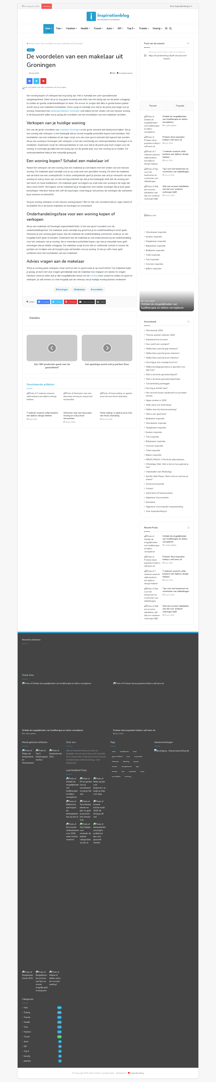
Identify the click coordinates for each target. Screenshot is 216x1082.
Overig (156, 28)
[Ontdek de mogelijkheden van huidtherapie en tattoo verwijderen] (152, 124)
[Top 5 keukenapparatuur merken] (42, 859)
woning (93, 275)
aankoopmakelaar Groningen (65, 110)
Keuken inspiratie (154, 236)
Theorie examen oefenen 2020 (160, 335)
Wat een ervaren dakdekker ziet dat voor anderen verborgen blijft (176, 189)
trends (114, 771)
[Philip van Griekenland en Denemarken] (28, 756)
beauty (27, 1056)
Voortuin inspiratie (154, 264)
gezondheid (117, 756)
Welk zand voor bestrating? (158, 405)
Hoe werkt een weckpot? (157, 344)
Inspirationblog (137, 1073)
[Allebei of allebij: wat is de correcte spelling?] (55, 978)
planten (27, 1061)
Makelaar (80, 289)
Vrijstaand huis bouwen (157, 339)
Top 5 (130, 28)
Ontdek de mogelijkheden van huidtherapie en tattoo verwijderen (175, 119)
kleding (126, 761)
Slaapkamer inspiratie (156, 241)
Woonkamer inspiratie (156, 232)
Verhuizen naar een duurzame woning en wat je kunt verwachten (77, 415)
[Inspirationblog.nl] (108, 16)
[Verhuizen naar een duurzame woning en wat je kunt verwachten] (79, 401)
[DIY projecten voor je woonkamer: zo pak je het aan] (86, 786)
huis (128, 756)
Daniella (35, 318)
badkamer (124, 751)
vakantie (132, 771)
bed (135, 751)
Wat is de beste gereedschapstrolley (163, 379)
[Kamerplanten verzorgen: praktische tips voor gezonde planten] (99, 833)
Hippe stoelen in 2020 (156, 400)
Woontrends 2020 (154, 330)
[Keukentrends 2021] (55, 753)
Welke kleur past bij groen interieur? (162, 353)
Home (31, 43)
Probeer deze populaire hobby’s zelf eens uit (174, 138)
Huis (47, 28)
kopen (136, 761)
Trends (143, 28)
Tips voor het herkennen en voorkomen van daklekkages (176, 170)
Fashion (70, 28)
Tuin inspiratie (152, 259)
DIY (119, 28)
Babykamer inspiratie (155, 245)
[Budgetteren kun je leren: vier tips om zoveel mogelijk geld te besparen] (42, 981)
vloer (142, 771)
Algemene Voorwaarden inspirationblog (164, 506)
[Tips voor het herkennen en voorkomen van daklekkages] (152, 175)
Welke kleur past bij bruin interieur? (162, 357)
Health (84, 28)
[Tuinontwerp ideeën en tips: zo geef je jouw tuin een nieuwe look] (86, 810)
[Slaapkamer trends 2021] (28, 975)
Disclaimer (150, 502)
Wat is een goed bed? (156, 414)
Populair (180, 105)
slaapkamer (126, 766)
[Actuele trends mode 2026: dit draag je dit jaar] (99, 809)
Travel (97, 28)
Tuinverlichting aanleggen (158, 383)
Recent (153, 105)
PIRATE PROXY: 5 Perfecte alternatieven (165, 459)
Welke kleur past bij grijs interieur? (162, 348)
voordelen (97, 289)
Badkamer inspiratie (155, 250)
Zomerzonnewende (155, 484)
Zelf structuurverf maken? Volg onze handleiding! (167, 52)
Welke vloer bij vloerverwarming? (161, 409)
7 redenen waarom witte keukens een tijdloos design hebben (42, 414)
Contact (149, 488)
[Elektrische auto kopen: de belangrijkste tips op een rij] (72, 809)
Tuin (58, 28)
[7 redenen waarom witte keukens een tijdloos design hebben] (43, 401)
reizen (114, 766)
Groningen (62, 289)
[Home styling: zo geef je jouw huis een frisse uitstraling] (116, 401)
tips (137, 766)
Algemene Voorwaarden (157, 497)
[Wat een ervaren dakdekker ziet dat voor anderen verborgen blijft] (152, 192)
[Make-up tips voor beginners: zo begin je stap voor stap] (99, 786)
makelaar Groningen (70, 129)
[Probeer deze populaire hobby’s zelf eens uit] (152, 142)
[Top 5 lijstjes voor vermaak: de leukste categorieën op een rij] (86, 833)
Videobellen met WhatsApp (159, 471)
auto (114, 751)
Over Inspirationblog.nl (180, 6)
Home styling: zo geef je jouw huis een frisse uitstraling (116, 414)
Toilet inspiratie (153, 255)
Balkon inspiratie (153, 268)
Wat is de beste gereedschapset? (161, 374)
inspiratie (138, 756)
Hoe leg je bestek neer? (157, 388)
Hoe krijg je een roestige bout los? (162, 362)
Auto (109, 28)
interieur (115, 761)
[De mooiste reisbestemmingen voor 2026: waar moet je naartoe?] (72, 832)
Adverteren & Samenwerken (159, 493)
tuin (123, 771)
